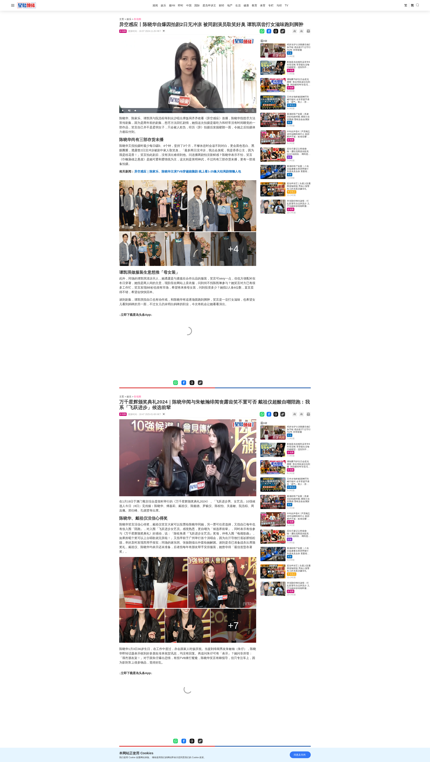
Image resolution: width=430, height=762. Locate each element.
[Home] (26, 5)
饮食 (290, 157)
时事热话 (292, 105)
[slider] (184, 110)
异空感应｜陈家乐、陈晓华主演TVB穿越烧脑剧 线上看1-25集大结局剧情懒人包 (187, 171)
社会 (290, 53)
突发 (290, 122)
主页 (121, 19)
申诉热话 (292, 192)
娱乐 (129, 19)
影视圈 (137, 19)
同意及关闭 (300, 754)
